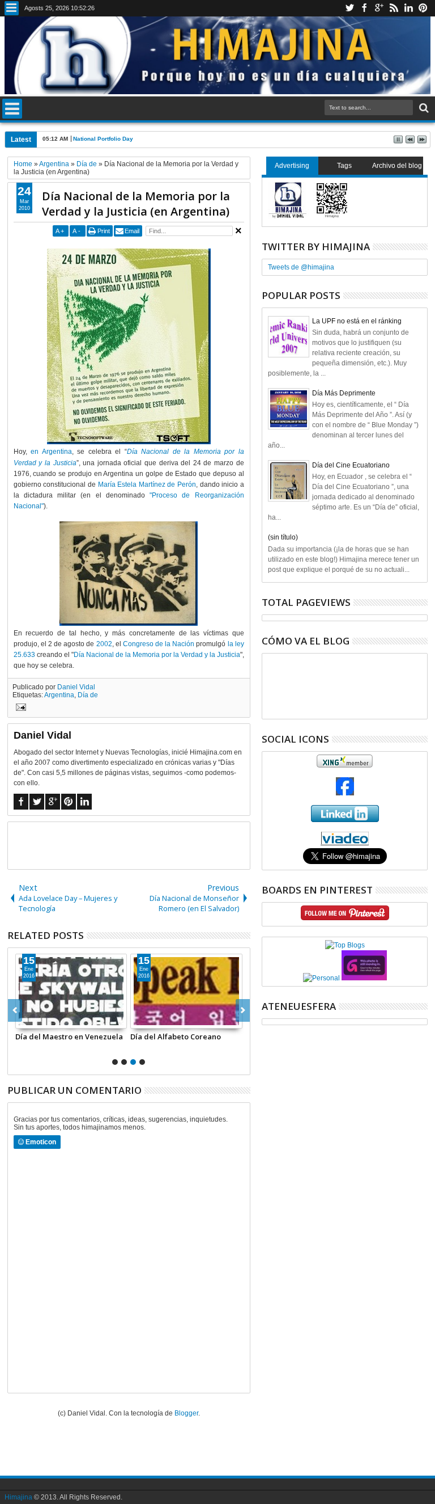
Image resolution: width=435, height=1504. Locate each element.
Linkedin (408, 8)
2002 (104, 644)
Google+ (379, 8)
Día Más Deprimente (344, 393)
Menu (12, 8)
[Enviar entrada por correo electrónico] (19, 709)
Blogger (186, 1413)
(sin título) (283, 537)
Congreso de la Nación (158, 644)
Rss (393, 8)
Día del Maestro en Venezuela (69, 1036)
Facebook (364, 8)
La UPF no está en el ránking (357, 321)
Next (15, 1010)
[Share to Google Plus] (49, 1019)
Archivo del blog (397, 166)
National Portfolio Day (103, 139)
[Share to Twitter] (36, 1019)
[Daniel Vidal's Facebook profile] (345, 793)
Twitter (349, 8)
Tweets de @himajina (301, 267)
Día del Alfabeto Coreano (175, 1036)
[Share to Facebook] (24, 1019)
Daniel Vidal (76, 687)
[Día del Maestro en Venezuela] (71, 991)
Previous (243, 1010)
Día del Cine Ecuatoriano (351, 465)
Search (423, 108)
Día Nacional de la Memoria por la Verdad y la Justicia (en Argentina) (136, 203)
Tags (344, 166)
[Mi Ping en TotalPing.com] (364, 978)
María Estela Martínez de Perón (147, 484)
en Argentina (51, 452)
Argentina (59, 695)
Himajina (18, 1497)
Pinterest (423, 8)
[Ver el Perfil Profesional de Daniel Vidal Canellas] (345, 843)
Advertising (292, 166)
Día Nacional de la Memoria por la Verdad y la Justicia (157, 655)
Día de (88, 695)
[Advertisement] (140, 845)
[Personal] (321, 978)
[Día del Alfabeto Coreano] (186, 991)
